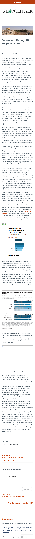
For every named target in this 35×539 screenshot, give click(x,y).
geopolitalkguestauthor (13, 457)
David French (14, 69)
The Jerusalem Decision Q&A (20, 502)
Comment (27, 489)
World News (8, 519)
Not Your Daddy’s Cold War (13, 495)
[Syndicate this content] (2, 519)
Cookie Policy (6, 532)
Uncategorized (9, 460)
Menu (18, 2)
